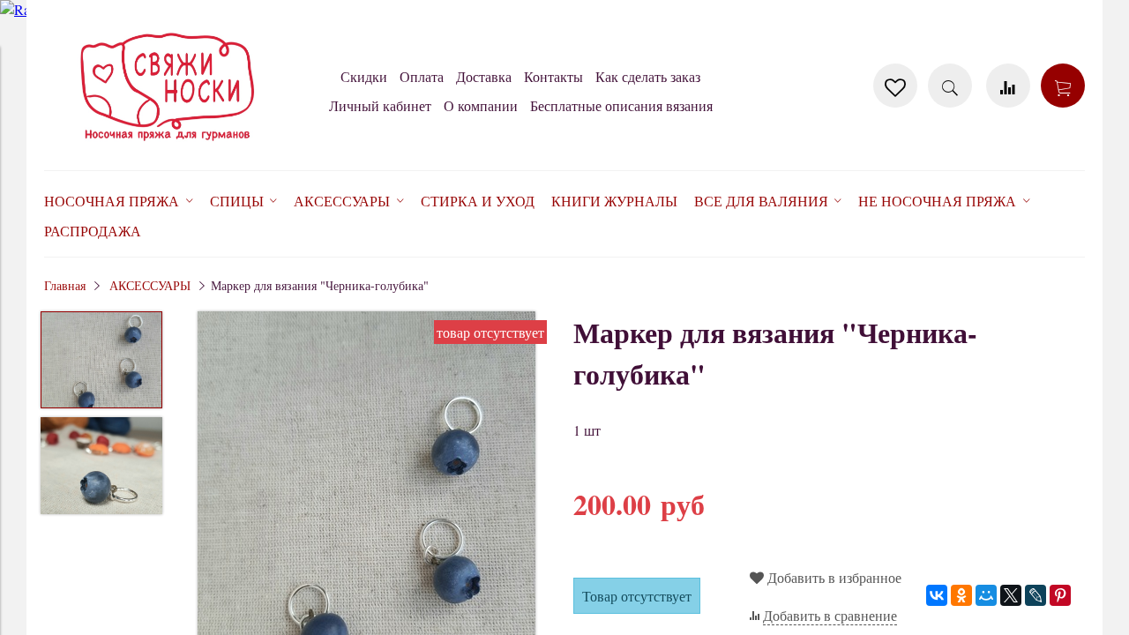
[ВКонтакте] (936, 595)
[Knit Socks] (167, 144)
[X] (1010, 595)
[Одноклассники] (961, 595)
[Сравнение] (1008, 86)
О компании (481, 105)
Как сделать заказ (647, 76)
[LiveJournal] (1035, 595)
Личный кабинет (380, 105)
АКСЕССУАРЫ (150, 285)
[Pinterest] (1060, 595)
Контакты (553, 76)
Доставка (484, 76)
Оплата (422, 76)
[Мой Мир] (986, 595)
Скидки (363, 76)
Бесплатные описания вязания (621, 105)
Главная (65, 285)
